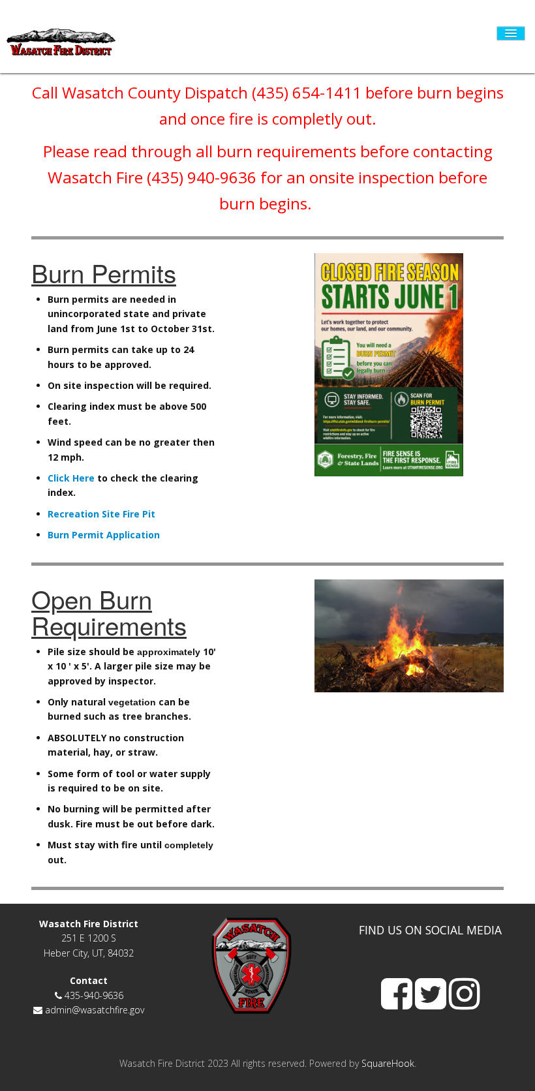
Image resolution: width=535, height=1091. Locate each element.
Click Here (71, 478)
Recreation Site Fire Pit (103, 514)
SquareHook (387, 1063)
